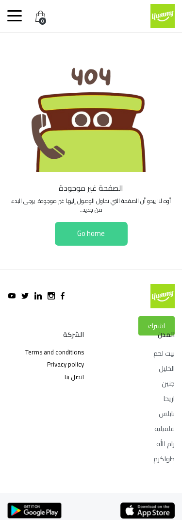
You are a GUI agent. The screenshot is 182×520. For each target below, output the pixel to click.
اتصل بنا (74, 377)
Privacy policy (65, 364)
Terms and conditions (54, 352)
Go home (91, 233)
